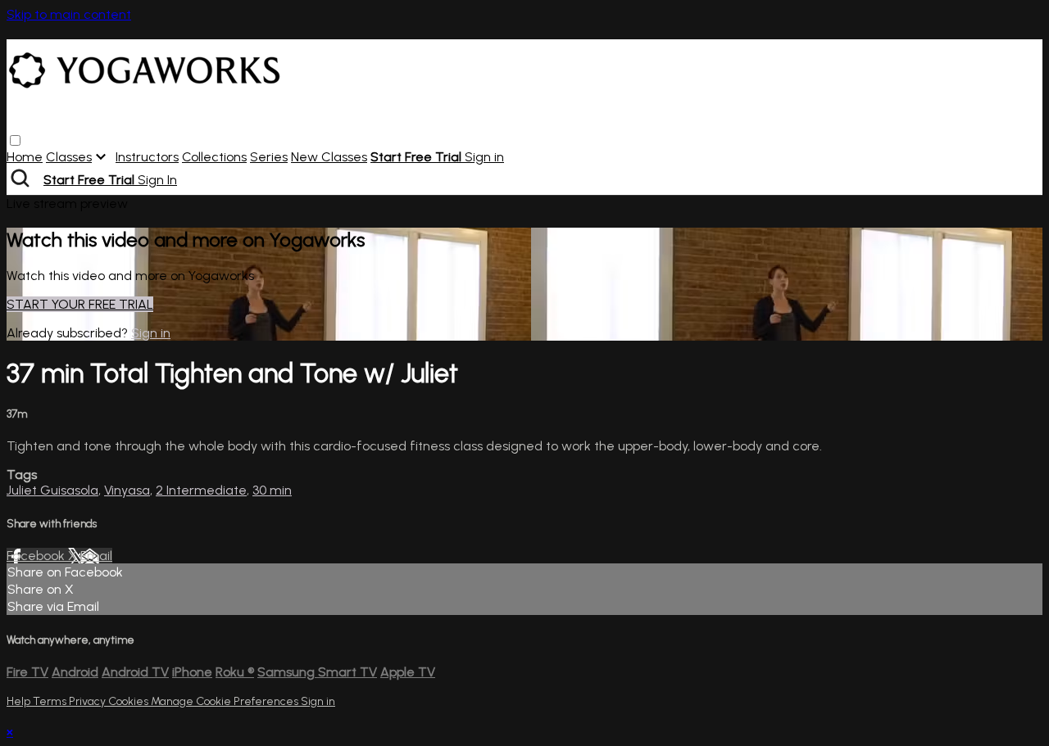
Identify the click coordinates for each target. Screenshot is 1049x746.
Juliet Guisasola (52, 490)
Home (25, 157)
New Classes (329, 157)
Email (96, 555)
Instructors (147, 157)
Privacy (88, 701)
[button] (15, 140)
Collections (214, 157)
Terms (51, 701)
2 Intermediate (201, 490)
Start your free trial (80, 304)
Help (20, 701)
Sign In (157, 180)
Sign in (484, 157)
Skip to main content (69, 14)
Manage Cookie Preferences (226, 701)
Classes (69, 157)
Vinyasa (127, 490)
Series (269, 157)
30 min (272, 490)
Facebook (37, 555)
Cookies (129, 701)
